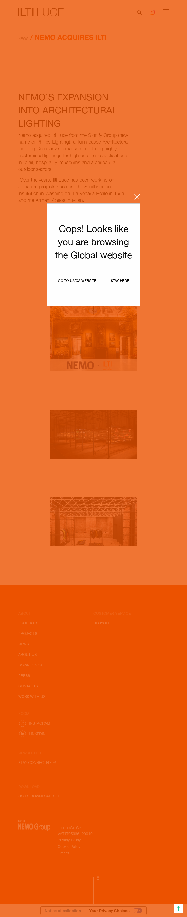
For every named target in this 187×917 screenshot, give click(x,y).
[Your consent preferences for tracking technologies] (178, 908)
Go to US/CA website (77, 281)
